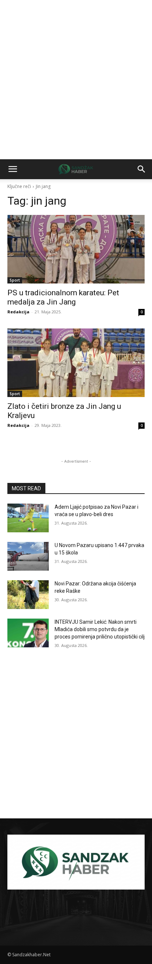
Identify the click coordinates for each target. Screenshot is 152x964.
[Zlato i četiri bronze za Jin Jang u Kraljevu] (76, 362)
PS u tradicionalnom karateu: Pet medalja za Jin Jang (63, 297)
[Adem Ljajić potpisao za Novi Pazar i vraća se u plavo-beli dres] (28, 518)
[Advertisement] (76, 80)
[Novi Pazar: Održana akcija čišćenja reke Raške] (28, 594)
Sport (15, 280)
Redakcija (18, 311)
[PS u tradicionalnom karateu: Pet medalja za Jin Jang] (76, 249)
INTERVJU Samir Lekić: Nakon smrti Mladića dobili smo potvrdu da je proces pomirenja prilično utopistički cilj (100, 629)
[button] (12, 169)
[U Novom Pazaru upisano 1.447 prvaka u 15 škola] (28, 556)
